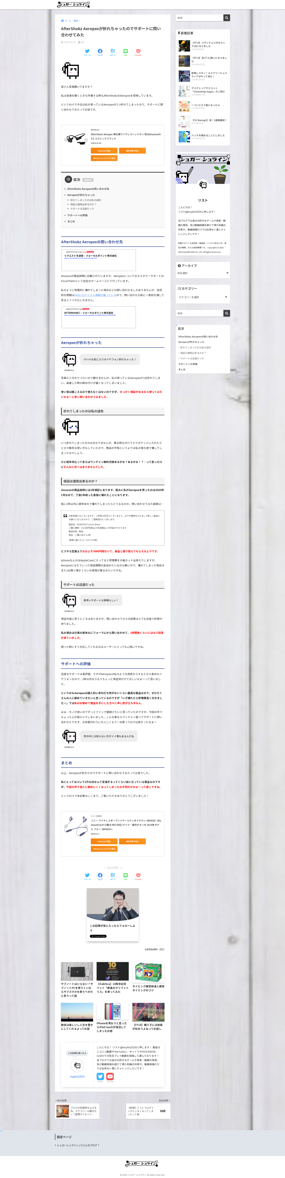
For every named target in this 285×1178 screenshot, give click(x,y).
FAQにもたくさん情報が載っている (95, 295)
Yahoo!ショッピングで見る (104, 158)
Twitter (100, 1081)
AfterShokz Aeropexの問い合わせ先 (88, 189)
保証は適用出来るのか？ (83, 204)
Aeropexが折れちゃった (81, 195)
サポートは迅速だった (82, 208)
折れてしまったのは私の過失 (85, 200)
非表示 (88, 179)
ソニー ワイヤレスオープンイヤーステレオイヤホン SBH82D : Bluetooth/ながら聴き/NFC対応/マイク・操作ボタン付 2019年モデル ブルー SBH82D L (126, 825)
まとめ (71, 221)
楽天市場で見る (132, 150)
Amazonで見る (104, 150)
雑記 (161, 949)
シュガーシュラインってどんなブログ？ (78, 1145)
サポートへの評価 (77, 215)
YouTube (110, 1081)
